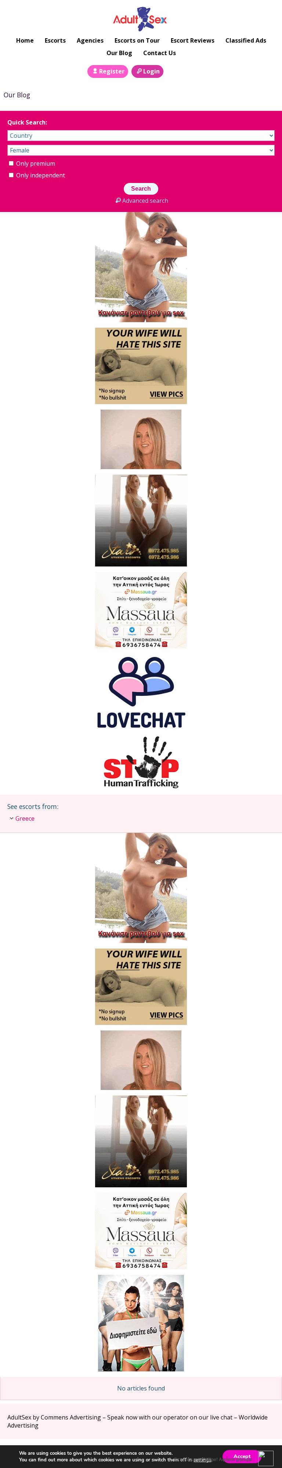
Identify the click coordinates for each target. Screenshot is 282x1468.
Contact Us (159, 53)
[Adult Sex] (141, 19)
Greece (25, 818)
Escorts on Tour (137, 40)
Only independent (40, 175)
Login (151, 71)
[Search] (173, 70)
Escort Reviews (192, 40)
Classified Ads (245, 40)
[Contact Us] (189, 70)
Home (25, 40)
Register (111, 71)
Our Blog (119, 53)
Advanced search (145, 201)
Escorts (55, 40)
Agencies (90, 40)
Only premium (35, 163)
